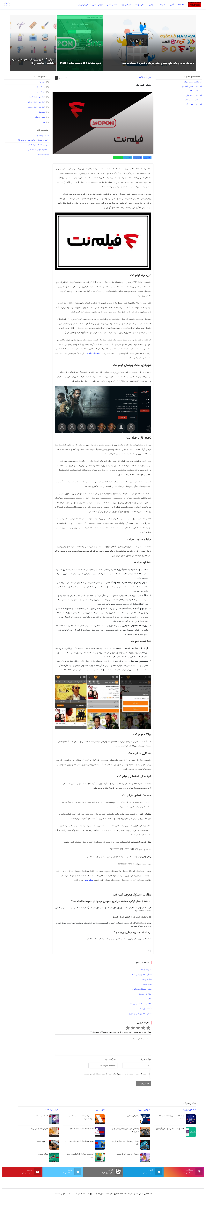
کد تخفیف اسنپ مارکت (192, 81)
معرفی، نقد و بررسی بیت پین (140, 1013)
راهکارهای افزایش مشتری (36, 107)
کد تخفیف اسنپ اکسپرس (191, 86)
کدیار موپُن (41, 112)
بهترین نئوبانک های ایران (141, 989)
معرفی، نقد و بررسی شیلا (141, 974)
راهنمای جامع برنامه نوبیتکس (38, 149)
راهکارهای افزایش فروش (36, 102)
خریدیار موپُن (41, 92)
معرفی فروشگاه (145, 77)
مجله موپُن (88, 880)
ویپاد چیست (146, 984)
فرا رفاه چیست (145, 969)
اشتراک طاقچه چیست (142, 998)
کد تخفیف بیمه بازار (194, 95)
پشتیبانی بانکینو (42, 135)
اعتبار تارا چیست (145, 993)
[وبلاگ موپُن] (195, 4)
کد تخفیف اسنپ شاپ (193, 99)
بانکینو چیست (146, 979)
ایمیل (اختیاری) (111, 1059)
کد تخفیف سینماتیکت (193, 104)
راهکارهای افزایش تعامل (37, 97)
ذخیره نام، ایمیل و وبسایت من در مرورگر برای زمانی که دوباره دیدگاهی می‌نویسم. (116, 1073)
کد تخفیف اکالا (196, 90)
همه (44, 122)
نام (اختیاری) (146, 1059)
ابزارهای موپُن (40, 87)
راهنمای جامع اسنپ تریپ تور (140, 1003)
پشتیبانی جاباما (43, 154)
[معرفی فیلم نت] (103, 122)
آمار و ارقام (41, 81)
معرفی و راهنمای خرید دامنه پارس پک (35, 144)
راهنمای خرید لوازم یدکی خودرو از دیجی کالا (33, 140)
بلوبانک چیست (145, 1008)
